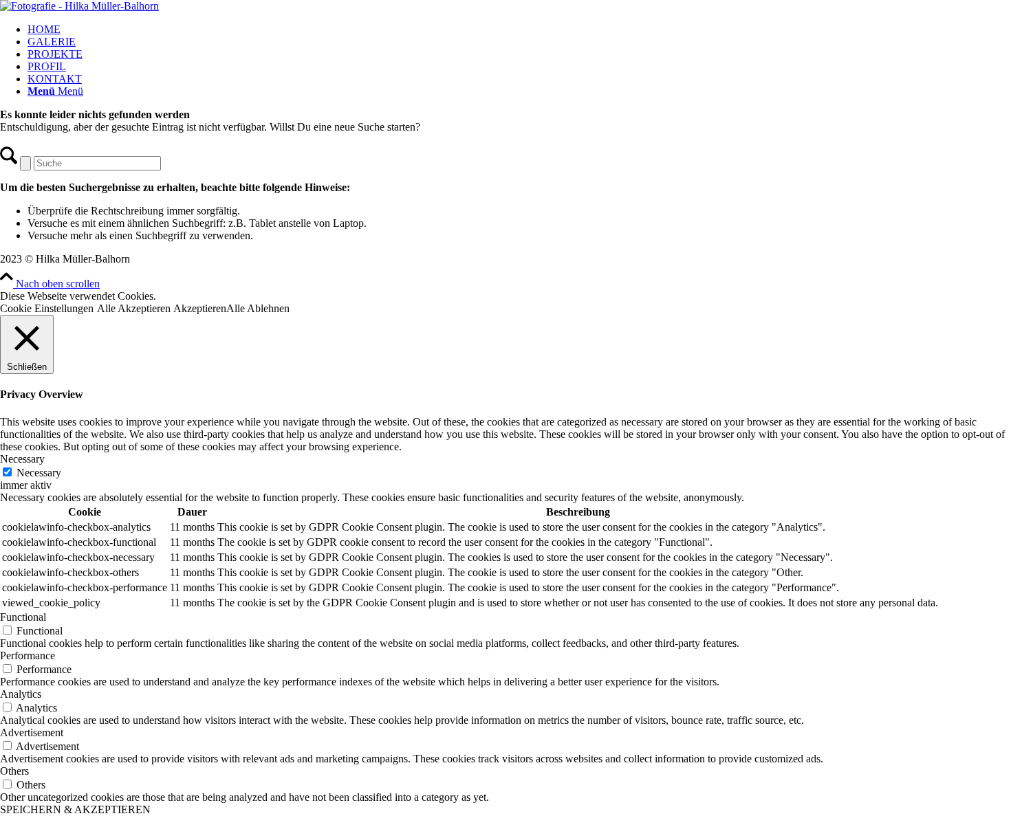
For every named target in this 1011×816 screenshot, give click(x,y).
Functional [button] (23, 617)
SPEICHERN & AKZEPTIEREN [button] (75, 809)
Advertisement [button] (31, 732)
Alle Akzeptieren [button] (134, 308)
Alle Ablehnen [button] (258, 308)
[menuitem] (519, 29)
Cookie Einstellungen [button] (47, 308)
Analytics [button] (20, 694)
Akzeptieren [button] (199, 308)
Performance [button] (27, 655)
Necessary (39, 472)
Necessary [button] (22, 459)
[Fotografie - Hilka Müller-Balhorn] (79, 6)
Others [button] (14, 771)
